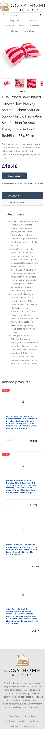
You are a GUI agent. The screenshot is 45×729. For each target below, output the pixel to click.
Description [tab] (14, 195)
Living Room (14, 20)
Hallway (14, 31)
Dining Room (30, 20)
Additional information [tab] (16, 202)
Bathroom (34, 25)
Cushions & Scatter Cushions (33, 183)
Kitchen (22, 25)
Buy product (14, 176)
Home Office (28, 31)
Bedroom (10, 25)
